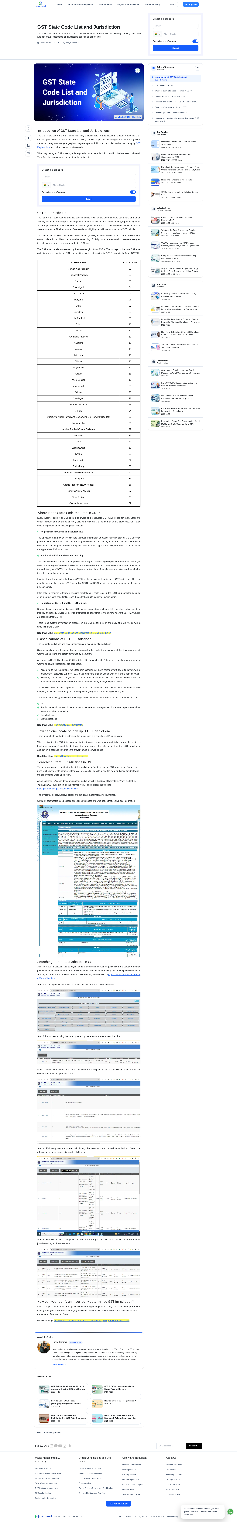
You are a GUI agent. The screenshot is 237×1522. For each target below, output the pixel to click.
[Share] (28, 128)
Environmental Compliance (80, 4)
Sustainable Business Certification (93, 1493)
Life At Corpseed (173, 1484)
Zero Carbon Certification (90, 1468)
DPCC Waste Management (46, 1488)
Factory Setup (105, 4)
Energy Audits (85, 1483)
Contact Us (171, 1470)
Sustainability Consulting (45, 1498)
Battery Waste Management (47, 1478)
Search (173, 4)
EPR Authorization (43, 1493)
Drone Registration (130, 1479)
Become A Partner (174, 1465)
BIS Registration (129, 1474)
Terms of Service (157, 1516)
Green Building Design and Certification (96, 1488)
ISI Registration (129, 1470)
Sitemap (128, 1516)
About (60, 4)
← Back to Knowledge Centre (47, 1433)
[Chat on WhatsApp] (230, 1511)
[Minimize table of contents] (197, 68)
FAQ (120, 1516)
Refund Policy (172, 1516)
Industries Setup (152, 4)
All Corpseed (191, 4)
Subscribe (194, 1446)
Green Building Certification (90, 1473)
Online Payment (173, 1494)
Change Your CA (173, 1479)
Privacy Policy (141, 1516)
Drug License (128, 1489)
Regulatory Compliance (128, 4)
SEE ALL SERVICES (119, 1504)
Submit (175, 48)
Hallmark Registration (131, 1465)
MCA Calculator (172, 1489)
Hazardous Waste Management (49, 1473)
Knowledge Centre (174, 1474)
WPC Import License (131, 1494)
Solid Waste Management (46, 1483)
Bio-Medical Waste (43, 1468)
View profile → (59, 1364)
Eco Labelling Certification (90, 1478)
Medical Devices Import (132, 1484)
